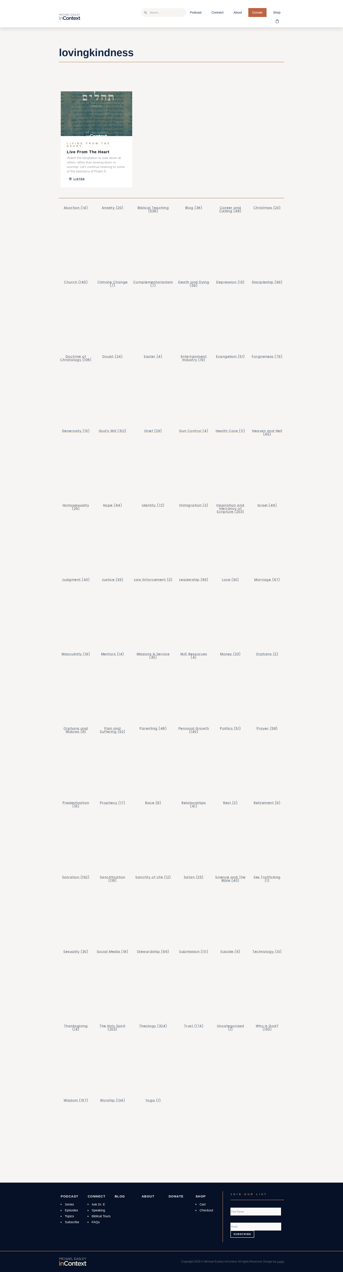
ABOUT (148, 1196)
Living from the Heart (89, 144)
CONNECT (97, 1196)
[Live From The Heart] (96, 113)
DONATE (176, 1196)
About (237, 12)
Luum (280, 1261)
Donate (257, 12)
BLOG (120, 1196)
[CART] (277, 21)
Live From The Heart (88, 152)
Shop (276, 12)
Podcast (196, 12)
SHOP (201, 1196)
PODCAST (69, 1196)
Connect (217, 12)
